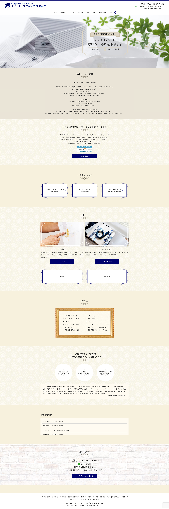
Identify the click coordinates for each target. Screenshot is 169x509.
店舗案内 (62, 12)
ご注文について (71, 12)
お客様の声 (125, 497)
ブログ (111, 12)
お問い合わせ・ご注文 (59, 497)
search (116, 12)
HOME (55, 12)
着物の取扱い (103, 12)
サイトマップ (97, 499)
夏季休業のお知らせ (57, 421)
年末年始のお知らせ (57, 426)
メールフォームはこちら (84, 476)
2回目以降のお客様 (86, 497)
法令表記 (80, 12)
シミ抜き (94, 12)
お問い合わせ (73, 499)
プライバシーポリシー (85, 499)
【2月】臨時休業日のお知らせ (60, 430)
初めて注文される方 (73, 497)
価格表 (87, 12)
